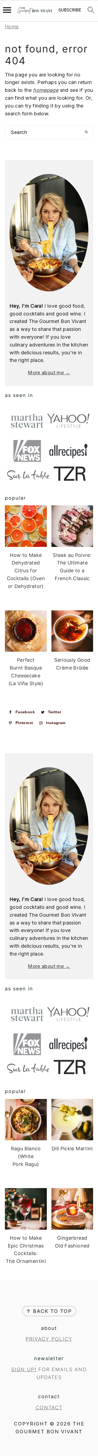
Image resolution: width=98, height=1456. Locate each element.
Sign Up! (23, 1369)
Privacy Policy (49, 1339)
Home (12, 26)
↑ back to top (49, 1311)
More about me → (49, 372)
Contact (49, 1407)
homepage (45, 90)
